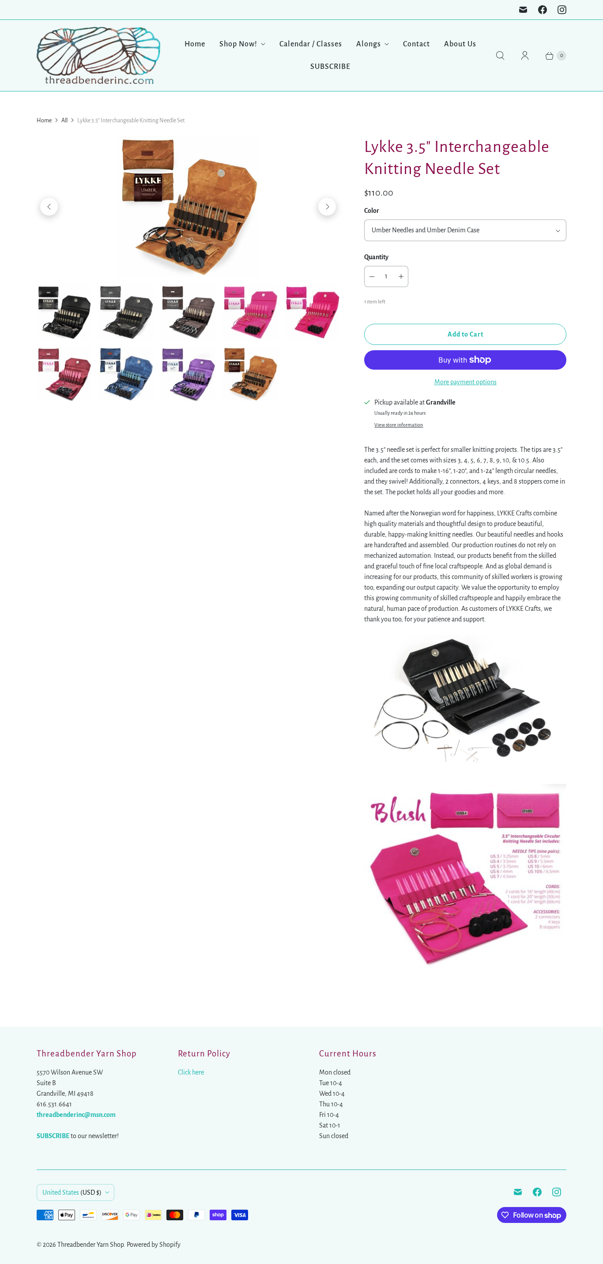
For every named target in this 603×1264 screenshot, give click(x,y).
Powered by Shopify (154, 1244)
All (64, 120)
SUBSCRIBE (330, 67)
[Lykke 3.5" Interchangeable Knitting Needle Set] (188, 206)
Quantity (376, 257)
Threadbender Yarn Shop (90, 1244)
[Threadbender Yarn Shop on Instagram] (562, 9)
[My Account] (525, 55)
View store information (398, 425)
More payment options (465, 382)
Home (195, 44)
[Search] (500, 55)
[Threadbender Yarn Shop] (98, 55)
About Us (460, 44)
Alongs (368, 44)
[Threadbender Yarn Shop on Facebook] (542, 9)
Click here (191, 1072)
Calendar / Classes (310, 44)
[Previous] (49, 207)
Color (371, 210)
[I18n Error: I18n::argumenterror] (64, 311)
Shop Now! (238, 44)
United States (72, 1192)
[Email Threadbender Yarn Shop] (523, 9)
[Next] (327, 207)
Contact (416, 44)
